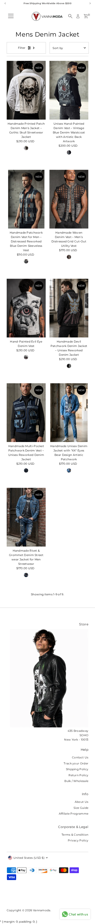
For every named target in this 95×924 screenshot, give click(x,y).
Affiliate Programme (74, 813)
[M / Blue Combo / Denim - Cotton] (26, 261)
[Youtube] (39, 897)
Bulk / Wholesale (76, 781)
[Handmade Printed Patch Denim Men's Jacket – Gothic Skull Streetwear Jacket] (26, 90)
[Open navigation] (11, 16)
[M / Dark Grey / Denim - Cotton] (69, 152)
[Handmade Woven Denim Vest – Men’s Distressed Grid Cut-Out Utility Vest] (68, 199)
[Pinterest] (20, 897)
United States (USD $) (29, 857)
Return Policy (78, 775)
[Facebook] (9, 897)
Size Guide (81, 808)
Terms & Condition (75, 834)
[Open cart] (85, 16)
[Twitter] (32, 897)
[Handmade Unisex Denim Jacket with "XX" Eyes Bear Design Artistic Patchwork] (68, 412)
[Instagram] (14, 897)
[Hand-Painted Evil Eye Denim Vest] (26, 308)
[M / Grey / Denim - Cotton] (69, 257)
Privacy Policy (78, 840)
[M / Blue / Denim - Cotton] (69, 366)
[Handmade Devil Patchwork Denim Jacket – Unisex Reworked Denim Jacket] (68, 308)
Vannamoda (41, 910)
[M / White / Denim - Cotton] (26, 148)
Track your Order (76, 763)
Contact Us (80, 757)
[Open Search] (70, 16)
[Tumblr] (25, 897)
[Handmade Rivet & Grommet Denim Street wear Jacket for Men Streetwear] (26, 517)
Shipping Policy (77, 769)
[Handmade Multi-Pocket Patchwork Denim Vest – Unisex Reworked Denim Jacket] (26, 412)
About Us (81, 801)
